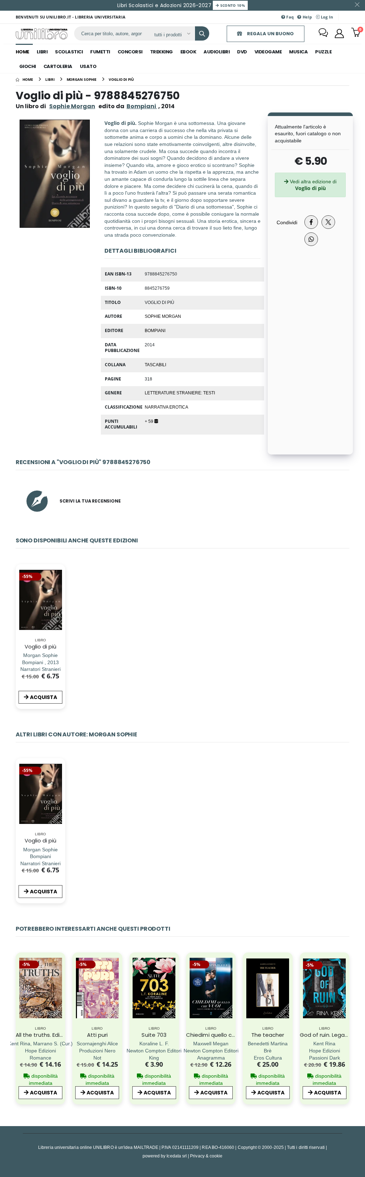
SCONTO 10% (232, 5)
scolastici (69, 51)
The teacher (267, 1035)
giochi (27, 66)
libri (42, 51)
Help (307, 17)
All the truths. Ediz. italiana (50, 1035)
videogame (268, 51)
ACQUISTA (43, 697)
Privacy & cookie (206, 1156)
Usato (88, 66)
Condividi (287, 222)
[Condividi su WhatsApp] (311, 239)
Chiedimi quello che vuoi (218, 1035)
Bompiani (155, 330)
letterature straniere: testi (180, 392)
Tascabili (155, 364)
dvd (242, 51)
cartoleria (57, 66)
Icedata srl (176, 1156)
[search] (202, 33)
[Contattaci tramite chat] (323, 33)
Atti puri (97, 1035)
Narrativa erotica (166, 407)
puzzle (323, 51)
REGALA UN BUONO (270, 33)
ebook (188, 51)
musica (298, 51)
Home (22, 51)
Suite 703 (154, 1035)
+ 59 (149, 421)
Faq (289, 17)
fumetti (100, 51)
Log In (326, 17)
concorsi (130, 51)
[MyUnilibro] (339, 33)
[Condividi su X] (328, 222)
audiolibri (217, 51)
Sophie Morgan (72, 106)
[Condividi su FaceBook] (311, 222)
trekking (161, 51)
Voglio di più (41, 646)
